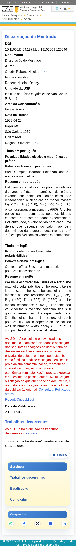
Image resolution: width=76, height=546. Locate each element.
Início (5, 15)
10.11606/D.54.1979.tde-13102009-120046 (36, 49)
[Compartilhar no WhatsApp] (11, 524)
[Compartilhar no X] (37, 524)
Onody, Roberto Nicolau (22, 71)
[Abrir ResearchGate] (51, 524)
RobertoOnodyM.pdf (19, 399)
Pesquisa (16, 15)
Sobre (28, 19)
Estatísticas (19, 488)
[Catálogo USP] (43, 71)
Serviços (32, 15)
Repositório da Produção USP (38, 2)
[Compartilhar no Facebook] (24, 524)
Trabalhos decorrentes (27, 477)
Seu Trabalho (10, 19)
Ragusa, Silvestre (18, 143)
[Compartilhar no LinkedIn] (64, 524)
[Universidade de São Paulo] (7, 9)
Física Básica (15, 109)
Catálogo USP (9, 2)
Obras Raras (66, 2)
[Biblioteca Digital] (16, 9)
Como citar (18, 499)
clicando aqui (32, 433)
